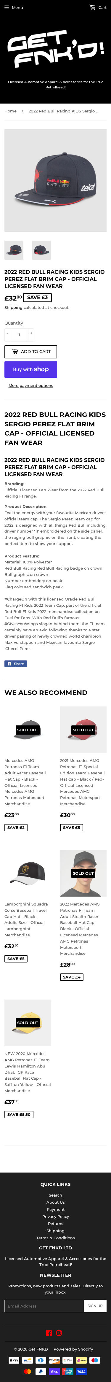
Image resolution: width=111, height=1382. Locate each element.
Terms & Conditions (55, 1237)
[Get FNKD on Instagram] (59, 1334)
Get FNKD (38, 1349)
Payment (56, 1209)
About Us (55, 1202)
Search (55, 1195)
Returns (55, 1223)
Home (10, 111)
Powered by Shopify (73, 1349)
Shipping (13, 307)
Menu (17, 7)
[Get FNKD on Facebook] (49, 1334)
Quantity (13, 323)
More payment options (31, 385)
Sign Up (95, 1306)
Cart (102, 7)
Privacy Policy (55, 1216)
